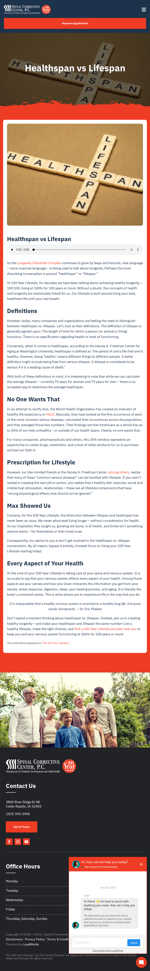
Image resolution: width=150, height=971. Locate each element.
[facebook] (9, 841)
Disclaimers (14, 939)
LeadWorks (31, 944)
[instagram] (17, 841)
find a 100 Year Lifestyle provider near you (105, 629)
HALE (50, 414)
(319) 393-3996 (18, 814)
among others (118, 472)
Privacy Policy (35, 939)
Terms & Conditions (61, 939)
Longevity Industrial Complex (39, 263)
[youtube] (26, 841)
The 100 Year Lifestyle (55, 643)
